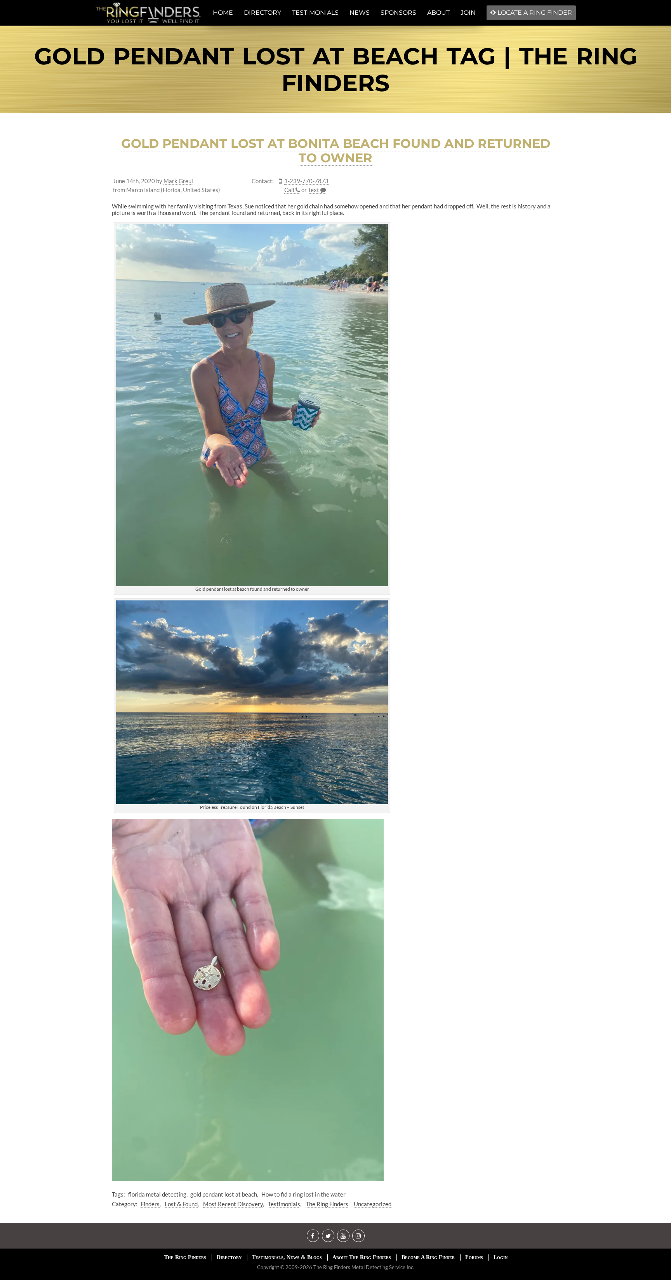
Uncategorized (372, 1203)
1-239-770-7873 (306, 181)
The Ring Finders (327, 1203)
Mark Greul (178, 181)
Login (501, 1257)
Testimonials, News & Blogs (287, 1257)
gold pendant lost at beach (223, 1194)
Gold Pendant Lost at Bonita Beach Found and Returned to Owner (335, 150)
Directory (229, 1257)
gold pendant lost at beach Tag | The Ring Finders (335, 69)
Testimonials (284, 1203)
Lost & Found (181, 1203)
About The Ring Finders (361, 1257)
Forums (474, 1257)
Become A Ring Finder (428, 1257)
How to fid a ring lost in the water (303, 1194)
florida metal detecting (157, 1194)
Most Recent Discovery (233, 1203)
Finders (150, 1203)
